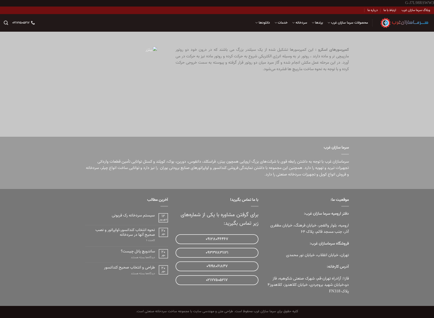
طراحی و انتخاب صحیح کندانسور (129, 267)
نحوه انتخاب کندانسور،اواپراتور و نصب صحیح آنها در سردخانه (125, 232)
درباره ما (372, 10)
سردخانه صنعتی (288, 174)
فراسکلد (209, 161)
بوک (171, 161)
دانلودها (264, 23)
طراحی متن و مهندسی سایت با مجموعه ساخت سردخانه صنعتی (189, 311)
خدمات (283, 23)
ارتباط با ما (390, 10)
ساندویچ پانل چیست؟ (138, 251)
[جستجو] (6, 23)
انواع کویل (327, 174)
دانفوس (194, 161)
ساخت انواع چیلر (114, 168)
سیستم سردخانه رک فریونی (133, 215)
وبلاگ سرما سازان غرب (416, 10)
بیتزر (221, 161)
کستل (147, 161)
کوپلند (160, 161)
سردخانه (301, 23)
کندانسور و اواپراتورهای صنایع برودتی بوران (193, 168)
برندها (319, 23)
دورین (181, 161)
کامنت (150, 240)
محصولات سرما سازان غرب (349, 23)
